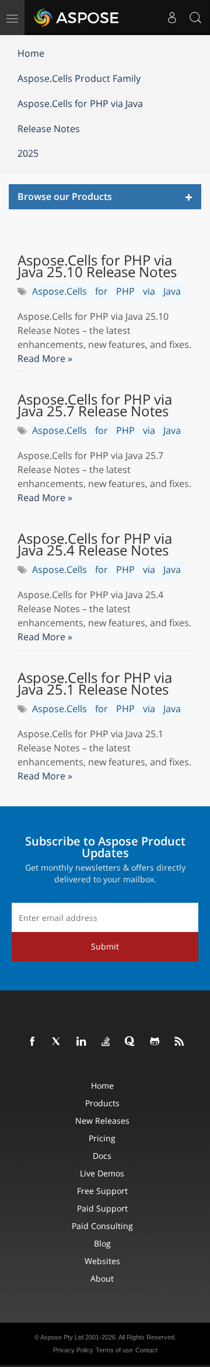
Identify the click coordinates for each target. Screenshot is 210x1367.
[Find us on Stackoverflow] (106, 1042)
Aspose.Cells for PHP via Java (80, 103)
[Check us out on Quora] (130, 1042)
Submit (105, 946)
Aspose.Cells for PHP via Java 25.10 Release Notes (97, 266)
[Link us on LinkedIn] (81, 1042)
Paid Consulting (102, 1225)
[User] (172, 17)
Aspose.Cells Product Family (79, 78)
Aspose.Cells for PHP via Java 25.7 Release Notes (95, 405)
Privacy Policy (73, 1350)
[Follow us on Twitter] (57, 1042)
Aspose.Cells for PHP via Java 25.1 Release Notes (95, 683)
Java (172, 291)
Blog (102, 1243)
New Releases (102, 1120)
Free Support (102, 1190)
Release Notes (49, 128)
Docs (102, 1155)
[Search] (195, 17)
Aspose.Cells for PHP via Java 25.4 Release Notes (95, 544)
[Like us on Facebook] (32, 1042)
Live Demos (102, 1173)
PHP (125, 291)
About (102, 1278)
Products (102, 1103)
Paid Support (102, 1208)
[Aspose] (77, 17)
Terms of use (114, 1350)
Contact (146, 1350)
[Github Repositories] (155, 1042)
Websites (102, 1260)
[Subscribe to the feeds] (179, 1042)
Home (31, 53)
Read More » (45, 358)
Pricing (102, 1138)
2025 (28, 153)
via (149, 291)
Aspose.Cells (59, 291)
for (101, 291)
